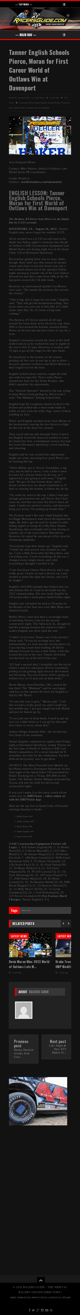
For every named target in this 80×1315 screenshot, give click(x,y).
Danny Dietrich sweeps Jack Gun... (23, 1053)
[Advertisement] (40, 1157)
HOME (13, 1298)
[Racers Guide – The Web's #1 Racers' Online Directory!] (40, 19)
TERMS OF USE (24, 1298)
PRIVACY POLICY (39, 1298)
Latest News (39, 98)
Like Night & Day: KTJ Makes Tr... (57, 1049)
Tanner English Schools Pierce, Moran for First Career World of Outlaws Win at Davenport (39, 70)
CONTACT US (55, 1298)
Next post (58, 1041)
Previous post (21, 1043)
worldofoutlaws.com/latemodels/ (41, 181)
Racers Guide (39, 991)
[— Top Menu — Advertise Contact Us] (40, 4)
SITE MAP (66, 1298)
